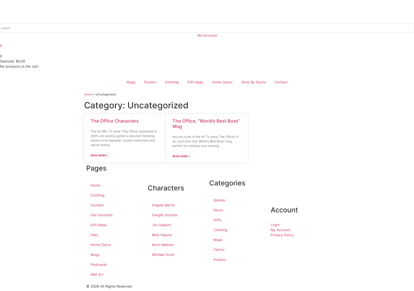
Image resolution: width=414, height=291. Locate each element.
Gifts (217, 220)
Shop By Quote (253, 82)
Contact (281, 82)
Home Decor (222, 82)
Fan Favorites (102, 215)
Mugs (131, 82)
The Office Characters (115, 121)
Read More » (99, 155)
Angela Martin (163, 205)
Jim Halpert (161, 225)
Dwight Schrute (164, 215)
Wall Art (97, 274)
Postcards (99, 264)
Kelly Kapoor (162, 235)
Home (88, 94)
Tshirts (218, 249)
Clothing (172, 82)
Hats (94, 235)
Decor (218, 210)
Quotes (219, 200)
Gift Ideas (195, 82)
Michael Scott (163, 254)
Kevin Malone (163, 245)
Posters (150, 82)
